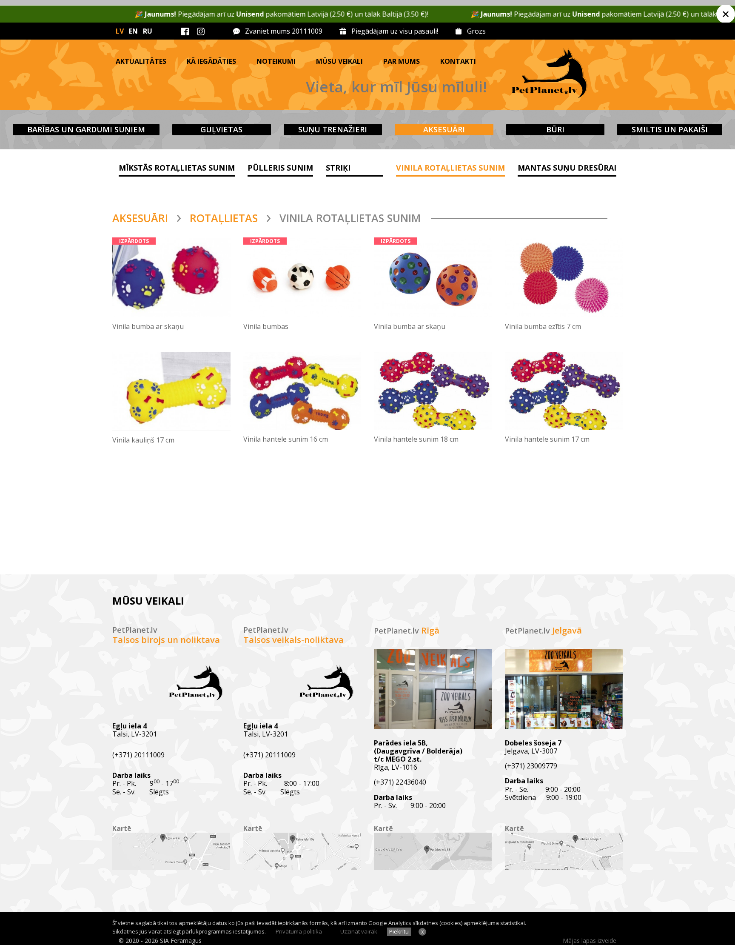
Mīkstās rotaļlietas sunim (177, 168)
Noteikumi (276, 61)
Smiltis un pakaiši (670, 129)
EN (133, 31)
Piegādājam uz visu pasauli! (394, 31)
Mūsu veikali (339, 61)
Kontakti (458, 61)
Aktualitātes (141, 61)
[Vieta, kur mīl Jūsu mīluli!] (576, 74)
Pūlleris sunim (280, 168)
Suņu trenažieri (332, 129)
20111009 (307, 31)
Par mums (401, 61)
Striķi (338, 168)
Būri (555, 129)
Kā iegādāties (211, 61)
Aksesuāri (444, 129)
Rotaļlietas (224, 218)
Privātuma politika (299, 931)
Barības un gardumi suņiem (86, 129)
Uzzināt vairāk (358, 931)
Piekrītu (399, 931)
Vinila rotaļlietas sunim (450, 168)
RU (147, 31)
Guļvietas (221, 129)
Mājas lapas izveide (589, 940)
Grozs (476, 31)
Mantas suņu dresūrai (567, 168)
